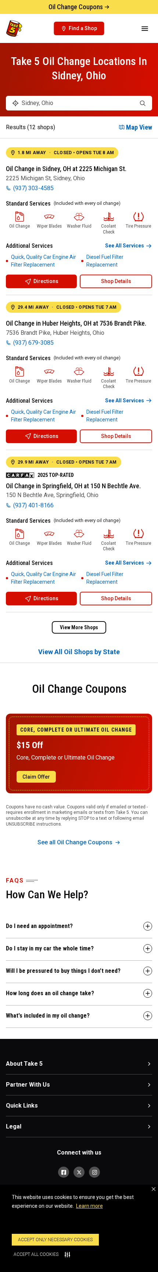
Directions (45, 281)
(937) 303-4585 (33, 188)
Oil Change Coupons (76, 7)
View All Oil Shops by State (79, 652)
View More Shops (79, 627)
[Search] (142, 103)
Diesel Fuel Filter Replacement (104, 261)
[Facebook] (63, 1172)
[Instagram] (94, 1172)
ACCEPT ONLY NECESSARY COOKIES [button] (55, 1239)
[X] (79, 1172)
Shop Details (116, 281)
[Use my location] (15, 103)
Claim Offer (36, 777)
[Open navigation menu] (144, 28)
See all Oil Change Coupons (74, 842)
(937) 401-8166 (33, 505)
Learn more (89, 1206)
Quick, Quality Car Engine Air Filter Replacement (43, 261)
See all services (124, 246)
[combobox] (79, 103)
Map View (139, 127)
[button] (153, 1189)
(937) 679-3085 (33, 342)
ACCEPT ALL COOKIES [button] (36, 1254)
